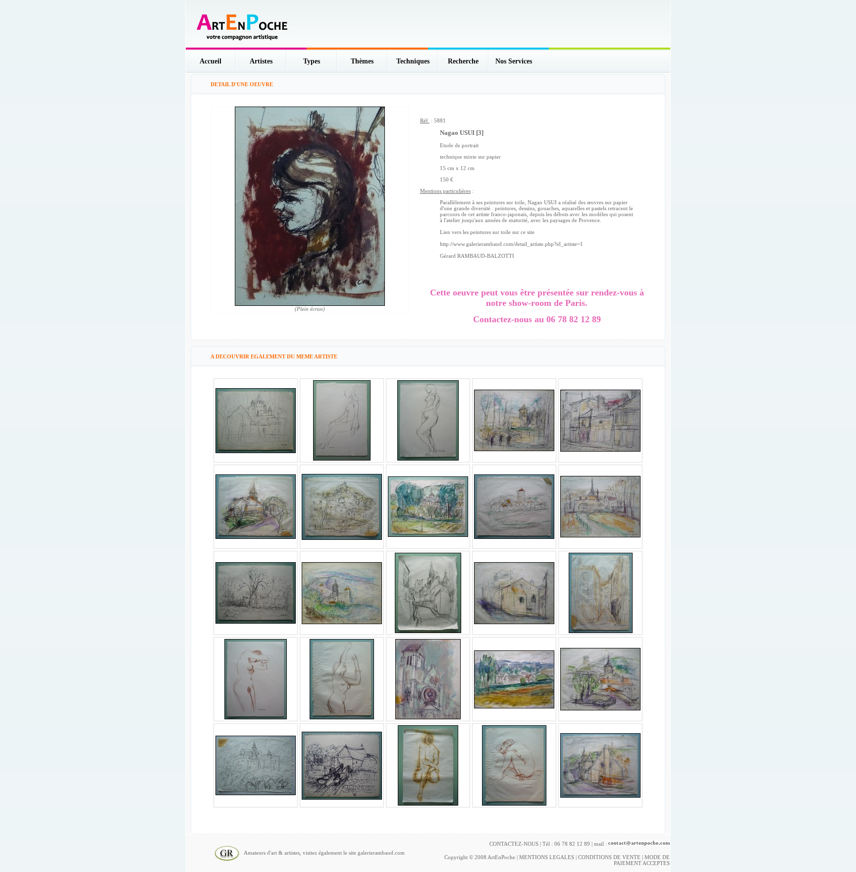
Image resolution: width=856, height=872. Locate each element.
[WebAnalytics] (650, 852)
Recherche (463, 61)
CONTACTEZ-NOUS (513, 844)
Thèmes (362, 61)
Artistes (261, 61)
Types (311, 61)
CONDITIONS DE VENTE (609, 857)
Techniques (412, 61)
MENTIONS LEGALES (546, 857)
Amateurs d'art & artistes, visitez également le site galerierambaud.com (322, 853)
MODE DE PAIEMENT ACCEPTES (642, 860)
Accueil (210, 61)
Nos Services (513, 61)
